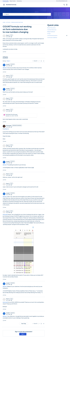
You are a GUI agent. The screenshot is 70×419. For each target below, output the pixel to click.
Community (6, 1)
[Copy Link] (11, 36)
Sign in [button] (22, 334)
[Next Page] (41, 61)
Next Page (23, 323)
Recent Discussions (51, 27)
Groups (48, 33)
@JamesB (5, 214)
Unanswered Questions (57, 35)
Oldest (8, 61)
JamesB (7, 64)
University (19, 1)
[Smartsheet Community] (11, 4)
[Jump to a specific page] (43, 61)
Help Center (13, 1)
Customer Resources (51, 29)
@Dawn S (5, 68)
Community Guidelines (52, 37)
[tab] (5, 57)
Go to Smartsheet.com (61, 1)
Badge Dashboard (51, 31)
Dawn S (7, 35)
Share (4, 52)
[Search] (64, 4)
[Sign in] (66, 4)
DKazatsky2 (8, 125)
